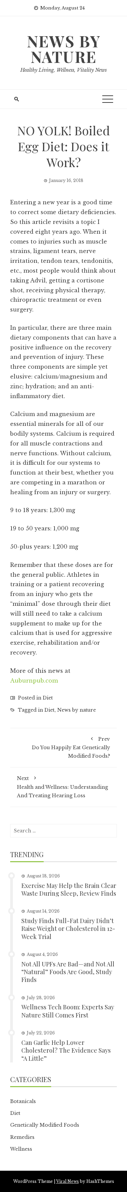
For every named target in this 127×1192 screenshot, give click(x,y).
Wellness (21, 1149)
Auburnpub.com (34, 680)
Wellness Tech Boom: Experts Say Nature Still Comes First (67, 1011)
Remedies (22, 1137)
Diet (48, 698)
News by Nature (64, 48)
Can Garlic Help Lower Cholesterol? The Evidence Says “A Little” (66, 1050)
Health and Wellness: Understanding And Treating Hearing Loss (62, 786)
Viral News (67, 1181)
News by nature (76, 710)
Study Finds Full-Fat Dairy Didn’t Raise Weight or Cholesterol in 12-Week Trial (68, 929)
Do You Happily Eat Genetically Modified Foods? (71, 747)
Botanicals (23, 1101)
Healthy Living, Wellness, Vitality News (63, 70)
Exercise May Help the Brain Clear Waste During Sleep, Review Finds (68, 889)
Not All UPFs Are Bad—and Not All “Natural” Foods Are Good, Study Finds (67, 972)
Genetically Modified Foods (44, 1125)
